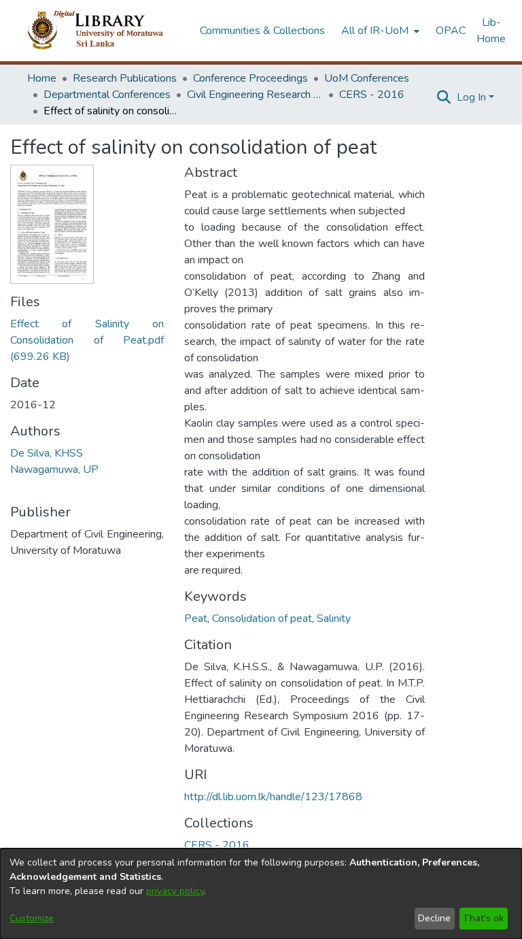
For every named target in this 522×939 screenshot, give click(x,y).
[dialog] (261, 894)
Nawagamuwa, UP (54, 469)
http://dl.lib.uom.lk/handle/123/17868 (273, 796)
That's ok (483, 918)
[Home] (106, 30)
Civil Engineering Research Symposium (255, 94)
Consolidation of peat (262, 618)
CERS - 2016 (371, 94)
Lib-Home (491, 30)
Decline (434, 918)
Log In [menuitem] (471, 97)
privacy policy (175, 891)
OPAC (451, 30)
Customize (32, 918)
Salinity (334, 618)
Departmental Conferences (107, 94)
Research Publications (125, 78)
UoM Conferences (366, 78)
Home (41, 78)
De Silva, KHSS (46, 453)
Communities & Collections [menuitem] (262, 30)
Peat (195, 618)
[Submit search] (444, 97)
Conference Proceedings (250, 78)
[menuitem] (378, 30)
